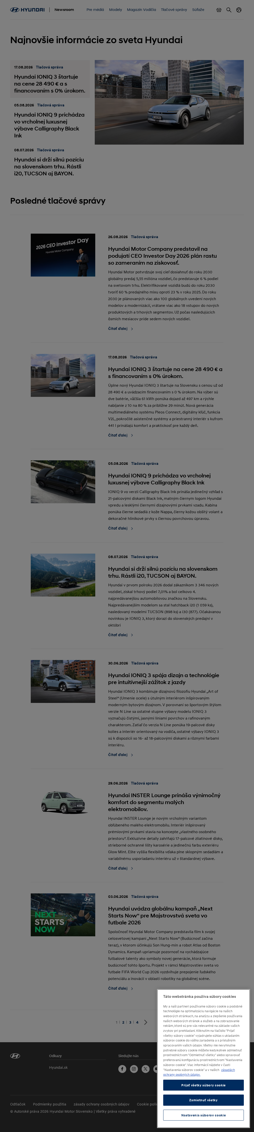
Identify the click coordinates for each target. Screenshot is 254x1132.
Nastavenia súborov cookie (203, 1115)
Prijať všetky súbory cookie (203, 1085)
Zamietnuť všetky (203, 1100)
